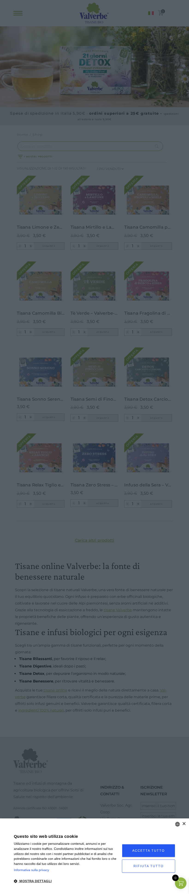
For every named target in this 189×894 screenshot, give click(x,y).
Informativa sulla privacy (31, 870)
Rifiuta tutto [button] (148, 866)
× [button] (184, 824)
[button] (66, 881)
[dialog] (94, 856)
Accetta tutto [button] (148, 850)
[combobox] (177, 824)
